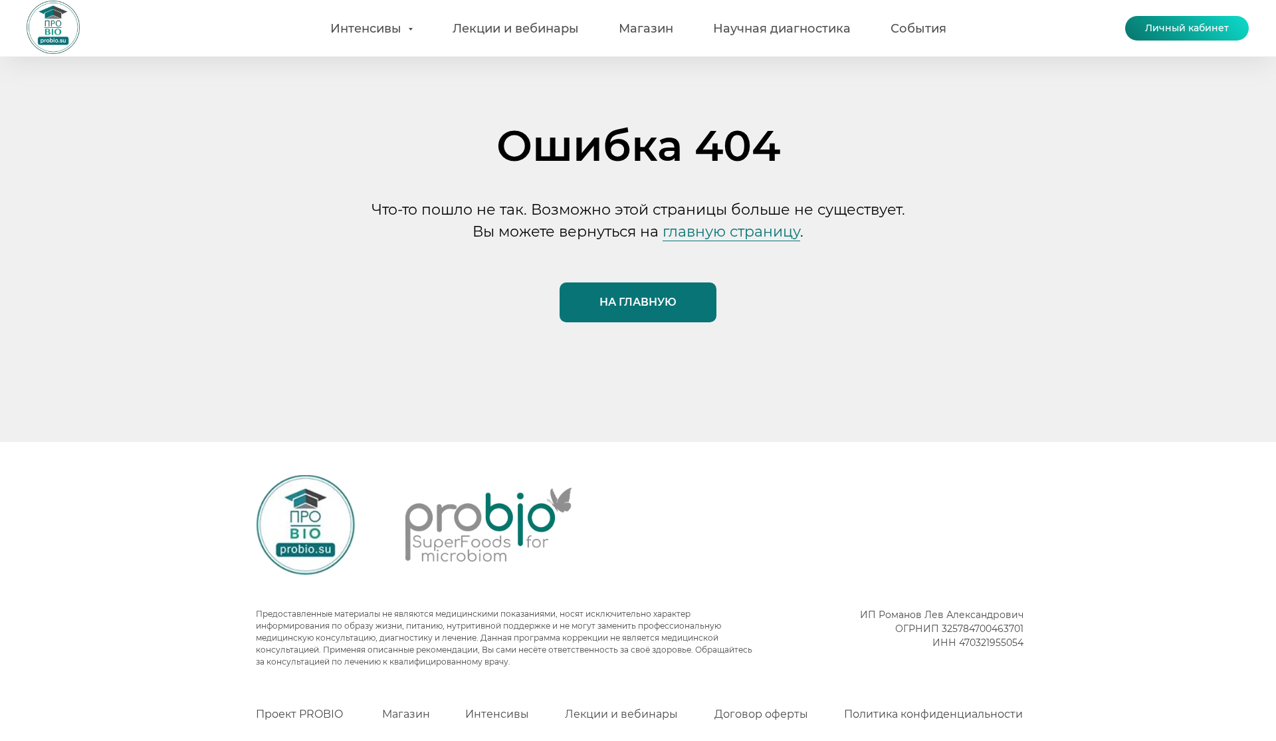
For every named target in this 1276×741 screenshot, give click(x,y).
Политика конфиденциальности (933, 714)
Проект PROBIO (299, 714)
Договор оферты (761, 714)
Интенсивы (497, 714)
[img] (306, 525)
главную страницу (731, 232)
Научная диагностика (782, 28)
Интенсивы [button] (367, 28)
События (918, 28)
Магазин (646, 28)
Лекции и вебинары (516, 28)
